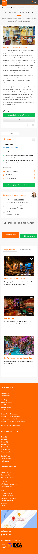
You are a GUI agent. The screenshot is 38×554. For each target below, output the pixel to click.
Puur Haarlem (5, 410)
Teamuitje (4, 437)
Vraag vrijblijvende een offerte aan (19, 185)
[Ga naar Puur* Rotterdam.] (2, 7)
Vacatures (4, 503)
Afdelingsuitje (5, 449)
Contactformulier (6, 487)
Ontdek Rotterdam (7, 493)
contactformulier (17, 208)
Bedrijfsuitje (5, 444)
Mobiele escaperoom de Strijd (10, 425)
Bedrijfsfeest (5, 456)
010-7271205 (19, 200)
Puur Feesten (5, 396)
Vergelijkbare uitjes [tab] (9, 250)
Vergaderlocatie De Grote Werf (11, 416)
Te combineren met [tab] (25, 250)
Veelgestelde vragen (7, 496)
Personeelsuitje (6, 452)
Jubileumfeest (6, 461)
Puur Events (5, 393)
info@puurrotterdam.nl (8, 484)
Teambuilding (5, 447)
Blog (2, 491)
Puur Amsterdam (6, 402)
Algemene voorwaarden (8, 498)
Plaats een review (10, 234)
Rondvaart (4, 439)
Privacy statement (7, 501)
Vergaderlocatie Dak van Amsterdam (13, 421)
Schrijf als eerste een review (10, 147)
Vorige (11, 133)
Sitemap (3, 506)
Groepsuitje (4, 442)
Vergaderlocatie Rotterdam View (11, 419)
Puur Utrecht (5, 405)
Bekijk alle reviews (29, 236)
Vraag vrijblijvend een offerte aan (19, 115)
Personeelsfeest (6, 459)
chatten (16, 214)
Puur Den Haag (6, 407)
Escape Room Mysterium (9, 414)
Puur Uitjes (4, 400)
